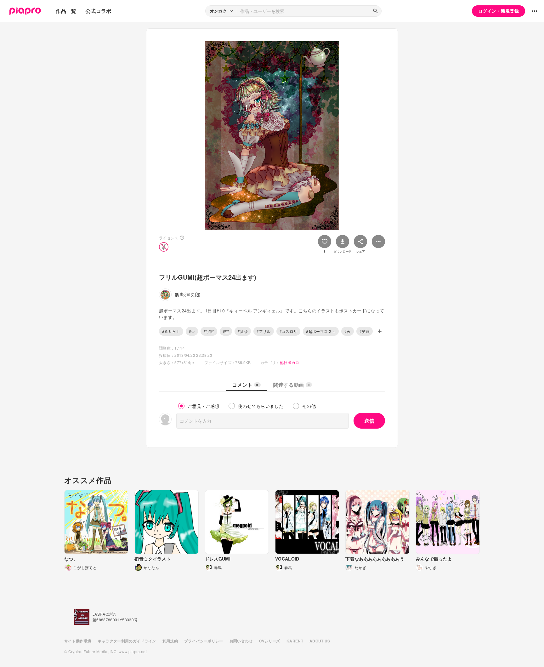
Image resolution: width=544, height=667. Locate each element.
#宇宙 (209, 331)
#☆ (192, 331)
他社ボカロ (289, 362)
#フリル (263, 331)
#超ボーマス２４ (321, 331)
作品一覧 (66, 10)
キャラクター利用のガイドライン (127, 641)
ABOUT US (319, 641)
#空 (226, 331)
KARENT (294, 641)
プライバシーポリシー (203, 641)
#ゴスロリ (289, 331)
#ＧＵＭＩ (171, 331)
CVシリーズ (269, 641)
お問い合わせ (241, 641)
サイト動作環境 (77, 641)
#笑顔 (365, 331)
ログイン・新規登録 (498, 11)
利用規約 (170, 641)
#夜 (347, 331)
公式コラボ (98, 10)
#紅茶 (243, 331)
